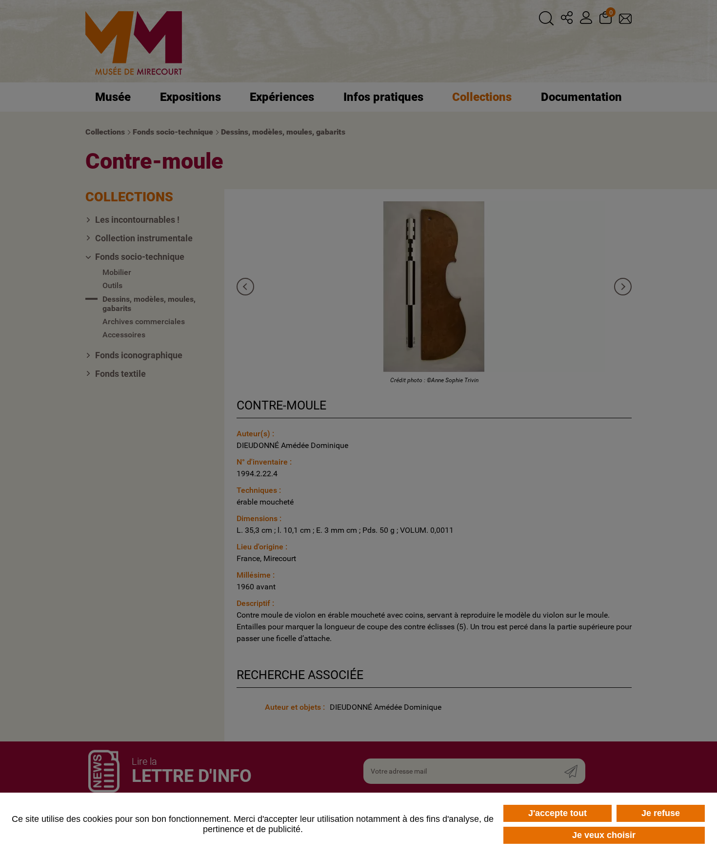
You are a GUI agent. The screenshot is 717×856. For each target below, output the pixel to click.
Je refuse (660, 813)
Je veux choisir (604, 835)
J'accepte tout (557, 813)
